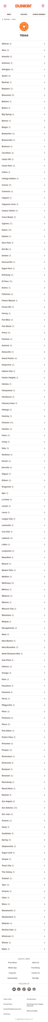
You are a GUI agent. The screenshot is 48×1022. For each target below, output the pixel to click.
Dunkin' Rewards (39, 14)
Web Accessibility (32, 1011)
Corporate (12, 973)
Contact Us (36, 973)
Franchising (35, 968)
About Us (35, 962)
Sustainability (12, 978)
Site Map (35, 978)
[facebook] (18, 989)
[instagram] (29, 989)
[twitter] (14, 989)
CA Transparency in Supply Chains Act (35, 1005)
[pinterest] (24, 989)
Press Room (12, 962)
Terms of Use (8, 999)
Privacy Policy (8, 1004)
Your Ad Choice (31, 999)
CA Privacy (7, 1014)
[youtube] (34, 989)
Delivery (24, 14)
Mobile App (12, 968)
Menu (9, 14)
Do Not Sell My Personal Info (12, 1009)
